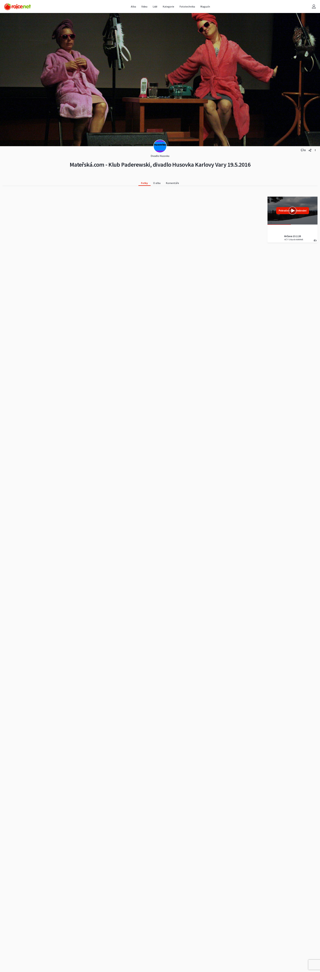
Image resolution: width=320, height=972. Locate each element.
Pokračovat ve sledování (292, 210)
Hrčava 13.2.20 (292, 236)
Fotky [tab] (144, 183)
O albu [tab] (156, 183)
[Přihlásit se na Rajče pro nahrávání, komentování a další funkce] (314, 6)
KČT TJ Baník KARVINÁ (293, 239)
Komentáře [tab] (172, 183)
